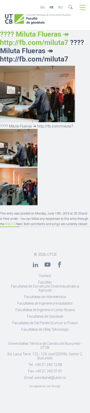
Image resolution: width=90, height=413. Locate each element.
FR (51, 7)
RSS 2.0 (10, 224)
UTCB (51, 254)
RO (60, 7)
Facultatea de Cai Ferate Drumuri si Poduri (45, 323)
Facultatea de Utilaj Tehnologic (45, 329)
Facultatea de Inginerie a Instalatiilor (45, 303)
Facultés (45, 282)
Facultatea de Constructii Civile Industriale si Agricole (45, 288)
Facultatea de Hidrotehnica (45, 297)
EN (42, 7)
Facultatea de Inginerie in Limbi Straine (45, 310)
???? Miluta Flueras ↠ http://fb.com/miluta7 (34, 38)
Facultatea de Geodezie (45, 316)
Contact (45, 276)
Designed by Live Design (45, 386)
